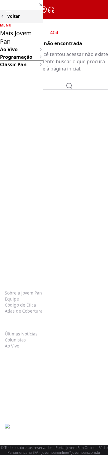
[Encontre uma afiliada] (44, 9)
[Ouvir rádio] (51, 9)
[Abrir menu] (8, 9)
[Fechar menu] (21, 5)
